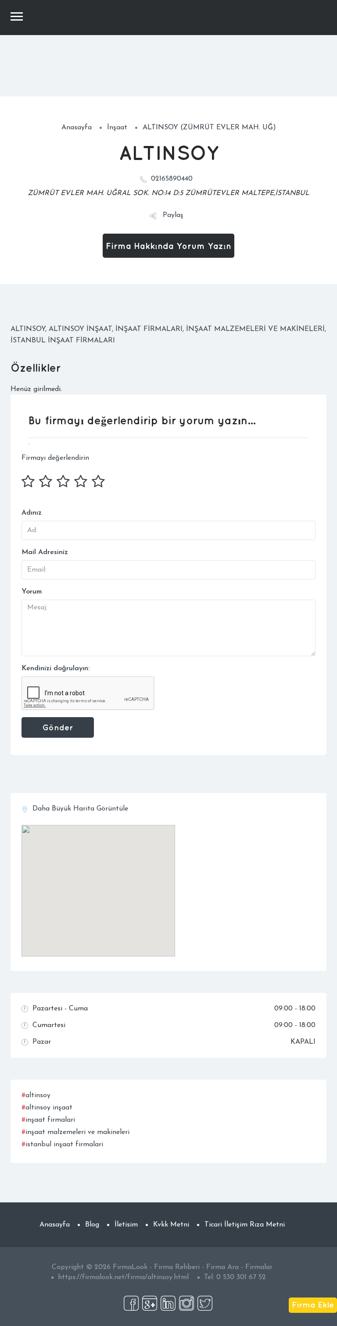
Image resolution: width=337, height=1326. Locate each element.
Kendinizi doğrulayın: (56, 668)
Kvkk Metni (171, 1224)
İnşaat (117, 127)
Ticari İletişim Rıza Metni (244, 1224)
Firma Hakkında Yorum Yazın (168, 246)
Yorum (32, 591)
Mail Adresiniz (45, 552)
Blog (92, 1224)
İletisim (126, 1224)
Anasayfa (76, 127)
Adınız (32, 512)
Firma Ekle (313, 1304)
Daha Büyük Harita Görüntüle (80, 808)
